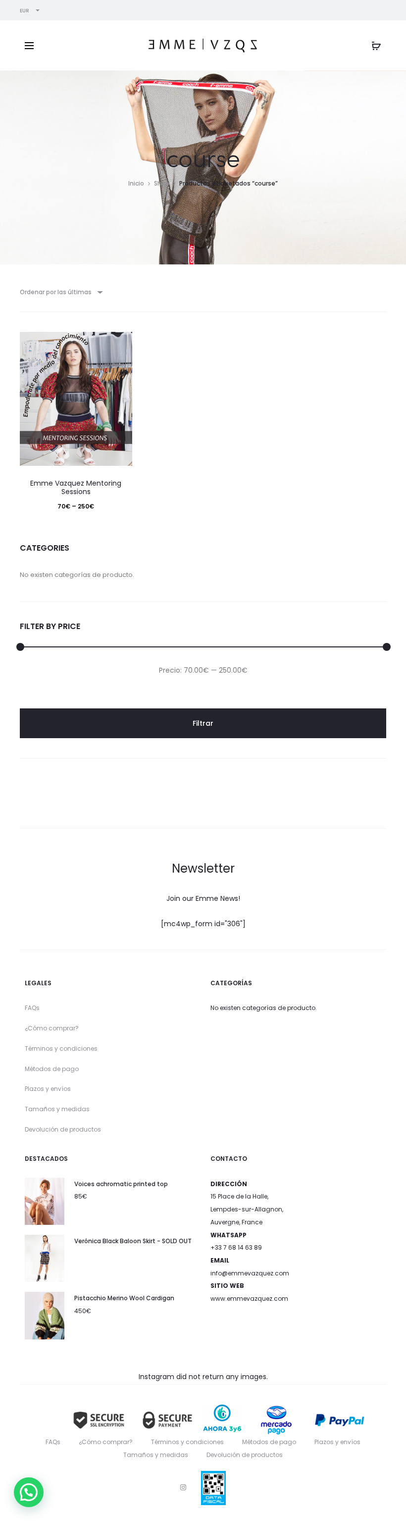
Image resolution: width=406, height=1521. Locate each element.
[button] (29, 1492)
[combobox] (61, 292)
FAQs (32, 1008)
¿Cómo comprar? (52, 1028)
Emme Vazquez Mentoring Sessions (75, 487)
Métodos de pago (52, 1069)
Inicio (136, 183)
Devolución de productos (63, 1129)
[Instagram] (183, 1487)
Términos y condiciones (61, 1048)
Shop (161, 183)
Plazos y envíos (48, 1088)
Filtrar (203, 723)
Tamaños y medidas (57, 1109)
